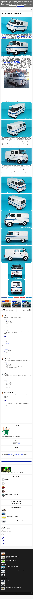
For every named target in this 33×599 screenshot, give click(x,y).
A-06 (6, 15)
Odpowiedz (5, 319)
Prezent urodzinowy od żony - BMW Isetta (12, 512)
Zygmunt (5, 530)
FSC (10, 15)
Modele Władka (20, 454)
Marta (5, 527)
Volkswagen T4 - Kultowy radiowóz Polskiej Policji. (13, 580)
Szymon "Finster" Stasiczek (8, 392)
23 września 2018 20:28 (6, 316)
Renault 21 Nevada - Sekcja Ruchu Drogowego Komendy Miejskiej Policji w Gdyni (17, 520)
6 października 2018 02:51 (9, 383)
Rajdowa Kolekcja (10, 454)
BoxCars (5, 329)
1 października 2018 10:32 (7, 359)
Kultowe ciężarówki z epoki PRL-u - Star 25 (12, 583)
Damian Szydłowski (7, 358)
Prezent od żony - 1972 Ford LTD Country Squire (12, 556)
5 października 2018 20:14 (7, 374)
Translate (19, 443)
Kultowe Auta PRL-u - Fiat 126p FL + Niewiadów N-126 (13, 587)
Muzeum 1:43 (15, 454)
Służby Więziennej (16, 61)
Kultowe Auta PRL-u (13, 15)
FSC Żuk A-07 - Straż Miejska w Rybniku (16, 305)
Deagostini (8, 15)
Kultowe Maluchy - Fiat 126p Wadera (11, 560)
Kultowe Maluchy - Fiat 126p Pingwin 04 (11, 552)
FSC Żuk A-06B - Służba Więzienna (25, 305)
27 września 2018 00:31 (6, 330)
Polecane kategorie (20, 9)
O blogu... (26, 9)
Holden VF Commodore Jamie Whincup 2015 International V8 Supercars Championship (14, 479)
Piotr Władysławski (9, 321)
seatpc (5, 373)
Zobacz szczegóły (13, 6)
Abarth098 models (8, 478)
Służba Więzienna (21, 15)
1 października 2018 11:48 (9, 365)
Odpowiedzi (6, 320)
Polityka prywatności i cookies (16, 593)
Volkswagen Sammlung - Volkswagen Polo (12, 516)
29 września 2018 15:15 (6, 345)
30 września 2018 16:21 (9, 322)
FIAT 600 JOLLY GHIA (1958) (8, 486)
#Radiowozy (3, 15)
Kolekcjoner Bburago (8, 482)
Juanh (5, 315)
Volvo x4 (6, 482)
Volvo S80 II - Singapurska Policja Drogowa (12, 566)
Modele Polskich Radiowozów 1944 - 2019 (9, 9)
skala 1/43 (17, 15)
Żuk (24, 15)
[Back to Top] (31, 593)
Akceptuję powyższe (20, 6)
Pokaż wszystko (30, 497)
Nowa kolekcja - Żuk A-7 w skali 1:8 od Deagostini (6, 305)
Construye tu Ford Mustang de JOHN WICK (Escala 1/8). (12, 494)
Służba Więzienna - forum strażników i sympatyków (12, 62)
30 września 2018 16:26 (9, 351)
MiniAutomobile (6, 344)
